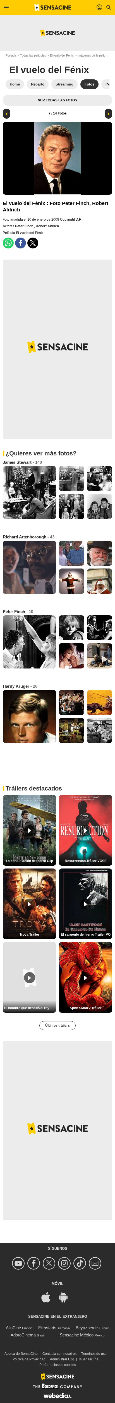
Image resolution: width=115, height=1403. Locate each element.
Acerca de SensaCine (21, 1354)
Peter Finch (24, 226)
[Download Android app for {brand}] (66, 1297)
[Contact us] (96, 1263)
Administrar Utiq (62, 1359)
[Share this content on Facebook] (20, 243)
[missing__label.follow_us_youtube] (19, 1263)
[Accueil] (52, 7)
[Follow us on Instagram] (65, 1263)
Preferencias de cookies (57, 1365)
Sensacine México (77, 1335)
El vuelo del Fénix (62, 55)
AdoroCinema (23, 1335)
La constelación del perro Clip (29, 861)
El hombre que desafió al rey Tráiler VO (30, 1008)
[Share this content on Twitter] (32, 243)
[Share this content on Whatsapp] (8, 243)
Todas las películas (33, 55)
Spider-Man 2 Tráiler (86, 1008)
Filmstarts (47, 1327)
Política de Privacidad (29, 1359)
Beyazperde (87, 1327)
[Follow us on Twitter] (50, 1263)
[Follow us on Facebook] (34, 1263)
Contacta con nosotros (59, 1354)
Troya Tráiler (29, 934)
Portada (11, 55)
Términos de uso (94, 1354)
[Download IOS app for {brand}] (49, 1297)
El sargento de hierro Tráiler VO (86, 934)
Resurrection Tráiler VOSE (86, 861)
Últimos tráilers (57, 1026)
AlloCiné (13, 1327)
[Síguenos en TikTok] (80, 1263)
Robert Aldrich (47, 226)
